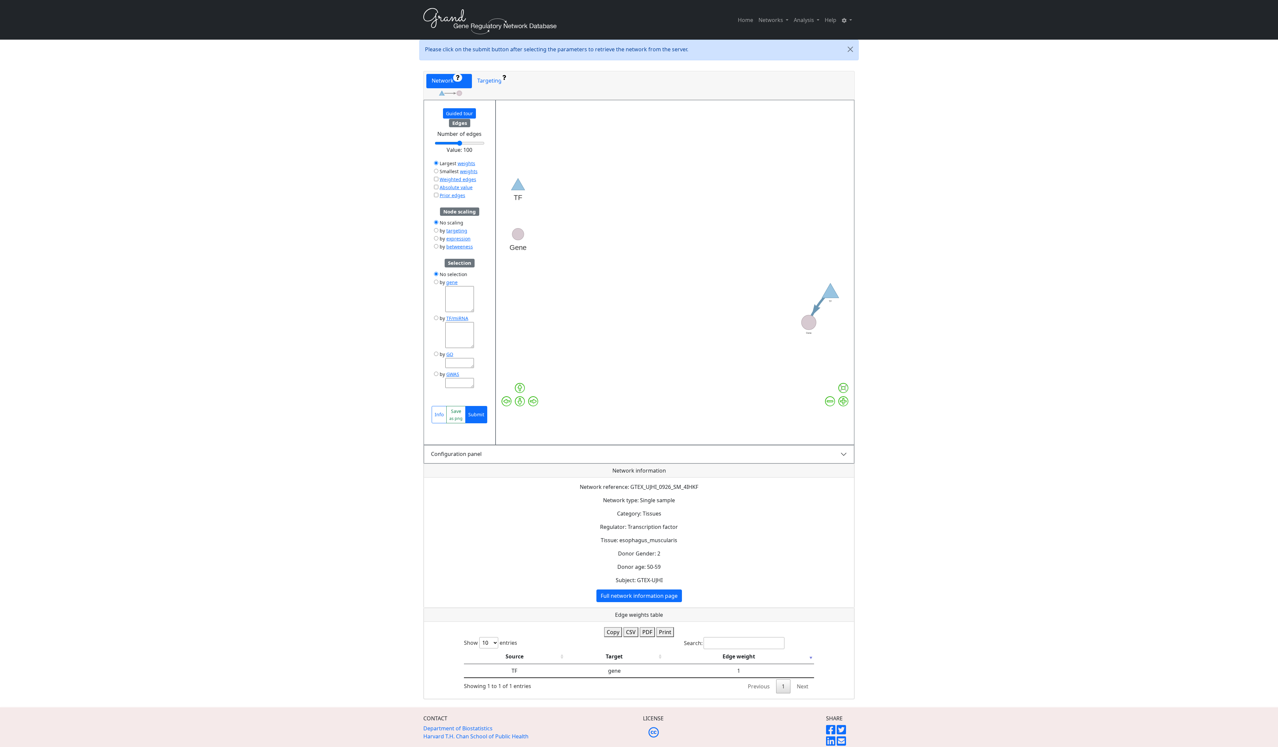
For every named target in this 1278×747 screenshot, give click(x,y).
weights (466, 163)
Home (745, 20)
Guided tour (459, 113)
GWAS (452, 374)
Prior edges (452, 195)
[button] (847, 20)
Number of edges (459, 134)
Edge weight (739, 656)
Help (830, 20)
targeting (456, 230)
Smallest (448, 171)
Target (614, 656)
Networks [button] (771, 20)
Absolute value (456, 187)
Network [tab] (445, 80)
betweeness (459, 246)
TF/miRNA (457, 318)
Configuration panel (456, 454)
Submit (476, 414)
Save (456, 414)
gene (452, 282)
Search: (693, 643)
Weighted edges (458, 179)
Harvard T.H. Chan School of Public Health (476, 736)
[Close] (850, 49)
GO (449, 354)
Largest (447, 163)
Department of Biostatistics (458, 728)
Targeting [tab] (490, 80)
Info (439, 414)
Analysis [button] (804, 20)
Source (515, 656)
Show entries (490, 642)
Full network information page (639, 595)
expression (458, 238)
